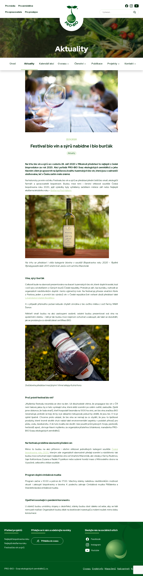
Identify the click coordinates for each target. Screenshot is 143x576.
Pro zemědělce (25, 5)
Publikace (97, 63)
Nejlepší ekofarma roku (15, 543)
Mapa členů (110, 568)
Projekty (112, 63)
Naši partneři (123, 568)
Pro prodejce (31, 12)
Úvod (13, 63)
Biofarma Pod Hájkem (61, 190)
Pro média (10, 5)
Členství (79, 63)
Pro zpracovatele (13, 12)
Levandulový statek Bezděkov (39, 297)
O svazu (62, 63)
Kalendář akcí (46, 63)
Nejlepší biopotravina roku (16, 539)
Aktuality (29, 63)
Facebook (96, 539)
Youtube (95, 550)
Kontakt (129, 63)
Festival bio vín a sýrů (14, 547)
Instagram (96, 544)
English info (97, 568)
